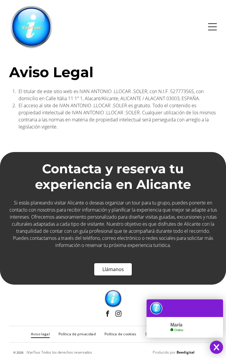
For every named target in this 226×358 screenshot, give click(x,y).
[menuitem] (40, 334)
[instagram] (118, 314)
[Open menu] (212, 26)
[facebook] (107, 314)
